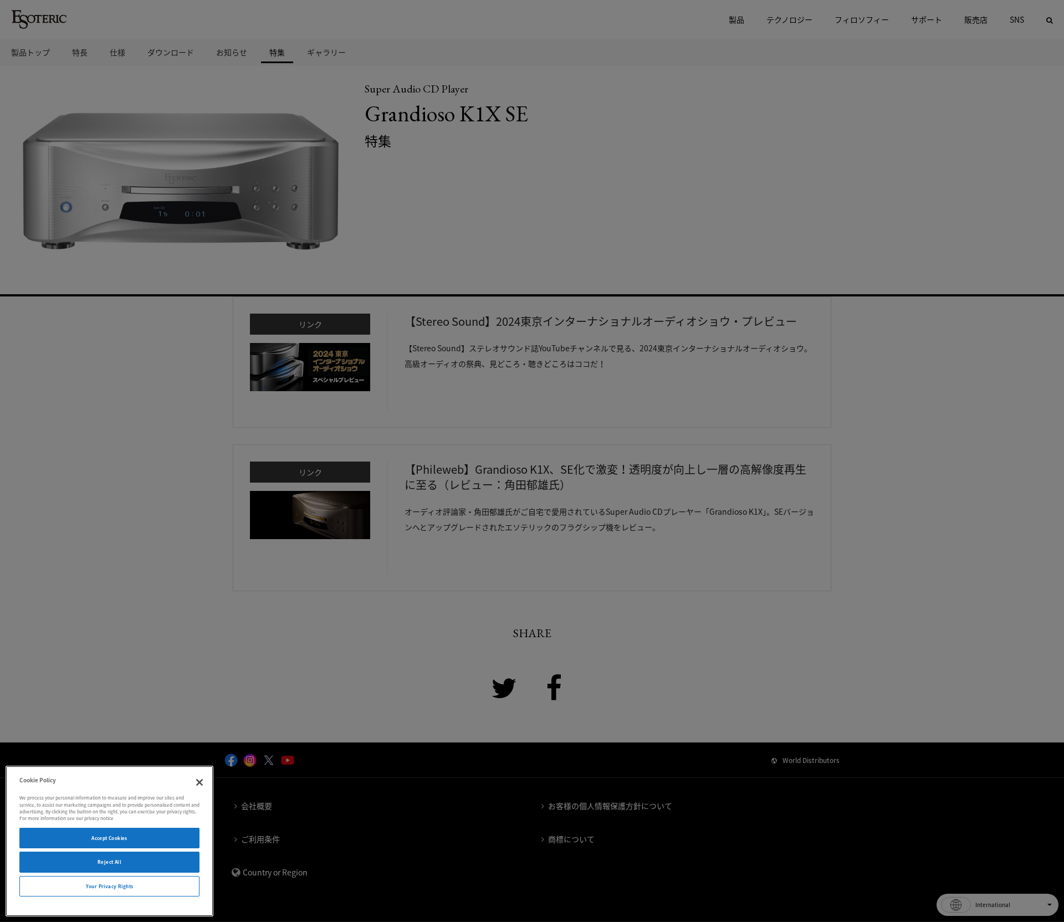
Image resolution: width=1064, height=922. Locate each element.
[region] (109, 841)
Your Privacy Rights (110, 886)
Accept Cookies (109, 838)
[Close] (199, 782)
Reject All (109, 861)
